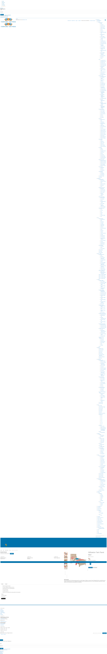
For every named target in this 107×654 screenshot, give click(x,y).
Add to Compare (95, 567)
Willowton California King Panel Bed (3, 558)
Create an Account (92, 20)
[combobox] (101, 535)
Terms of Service (2, 612)
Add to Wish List (90, 567)
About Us (3, 2)
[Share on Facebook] (88, 569)
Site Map (1, 614)
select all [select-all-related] (12, 553)
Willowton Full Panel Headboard (30, 558)
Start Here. (5, 649)
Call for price (90, 563)
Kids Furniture (6, 550)
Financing (1, 611)
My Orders (1, 653)
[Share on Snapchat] (67, 576)
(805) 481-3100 (25, 19)
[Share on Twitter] (88, 570)
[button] (66, 565)
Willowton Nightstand (57, 557)
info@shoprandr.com (3, 621)
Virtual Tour (3, 6)
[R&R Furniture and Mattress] (8, 22)
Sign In (77, 20)
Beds (10, 550)
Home (3, 1)
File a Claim (2, 610)
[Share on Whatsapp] (67, 575)
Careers (3, 3)
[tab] (2, 584)
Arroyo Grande (2, 618)
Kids (3, 550)
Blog (1, 613)
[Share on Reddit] (67, 577)
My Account (69, 20)
